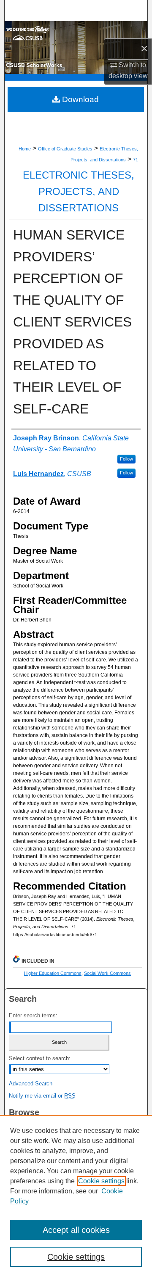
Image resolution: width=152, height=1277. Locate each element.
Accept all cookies (76, 1230)
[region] (76, 1196)
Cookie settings (101, 1181)
